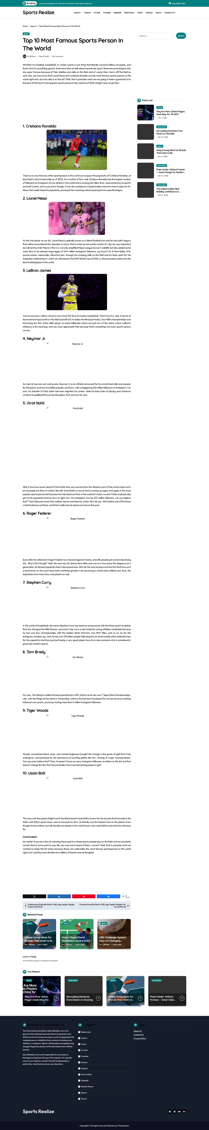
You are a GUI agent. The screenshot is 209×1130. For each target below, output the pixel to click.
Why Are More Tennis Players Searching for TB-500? (170, 113)
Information (161, 127)
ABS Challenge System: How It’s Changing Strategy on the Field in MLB (113, 942)
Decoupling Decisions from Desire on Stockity (169, 132)
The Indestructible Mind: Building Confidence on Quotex (167, 191)
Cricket (97, 12)
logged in (37, 960)
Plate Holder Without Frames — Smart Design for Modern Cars (170, 172)
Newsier (111, 1125)
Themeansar (123, 1125)
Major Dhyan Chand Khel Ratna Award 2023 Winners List (76, 941)
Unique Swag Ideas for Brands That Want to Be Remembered (39, 941)
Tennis (158, 12)
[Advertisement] (77, 105)
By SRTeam (31, 56)
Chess (140, 12)
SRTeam (32, 944)
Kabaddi (117, 12)
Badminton (129, 12)
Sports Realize (38, 12)
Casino (84, 1038)
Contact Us (169, 12)
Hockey (149, 12)
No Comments (57, 56)
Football (107, 12)
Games (87, 12)
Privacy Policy (140, 1038)
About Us (138, 1031)
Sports (77, 12)
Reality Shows (87, 1086)
